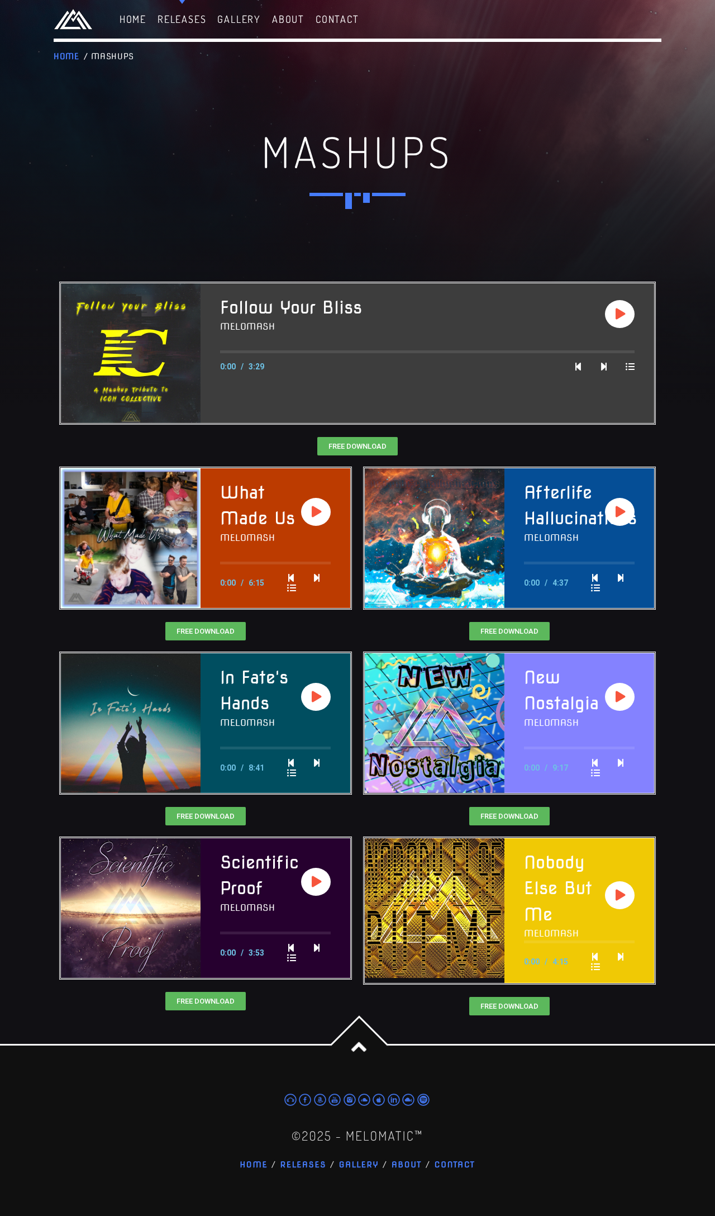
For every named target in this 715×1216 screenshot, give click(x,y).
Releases (303, 1165)
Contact (455, 1165)
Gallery (359, 1165)
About (407, 1165)
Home (66, 56)
